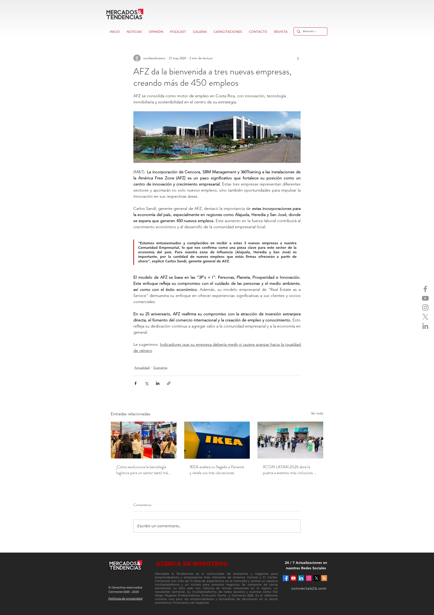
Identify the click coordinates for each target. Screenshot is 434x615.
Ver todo (317, 413)
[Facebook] (425, 289)
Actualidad (142, 368)
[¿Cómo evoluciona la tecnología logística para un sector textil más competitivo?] (144, 440)
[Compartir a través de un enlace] (169, 383)
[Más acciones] (298, 58)
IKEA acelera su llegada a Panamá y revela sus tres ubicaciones (217, 470)
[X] (425, 317)
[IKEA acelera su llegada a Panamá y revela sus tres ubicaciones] (217, 440)
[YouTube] (425, 298)
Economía (160, 368)
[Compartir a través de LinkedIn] (158, 383)
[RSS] (324, 578)
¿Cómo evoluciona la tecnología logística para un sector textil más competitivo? (143, 470)
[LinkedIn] (425, 326)
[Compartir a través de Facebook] (135, 383)
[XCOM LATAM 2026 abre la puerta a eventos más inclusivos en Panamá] (290, 440)
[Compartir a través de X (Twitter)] (146, 383)
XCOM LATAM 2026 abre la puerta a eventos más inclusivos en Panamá (290, 470)
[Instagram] (425, 307)
